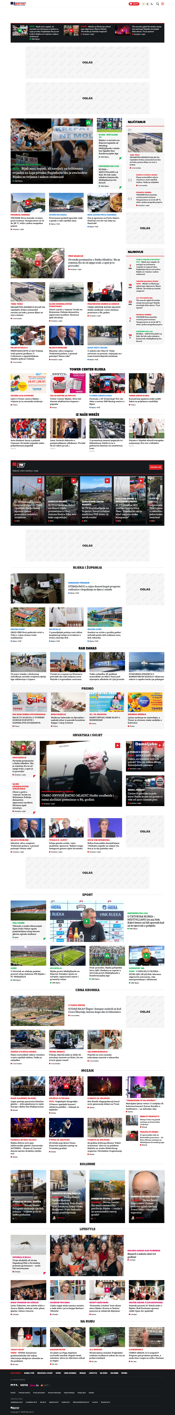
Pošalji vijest (82, 1392)
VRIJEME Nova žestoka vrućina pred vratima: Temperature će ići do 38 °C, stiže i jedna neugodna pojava (27, 222)
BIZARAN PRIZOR (57, 1349)
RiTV (18, 521)
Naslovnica (16, 1373)
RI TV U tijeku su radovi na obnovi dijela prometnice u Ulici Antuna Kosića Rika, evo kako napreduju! (62, 511)
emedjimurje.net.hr (17, 1402)
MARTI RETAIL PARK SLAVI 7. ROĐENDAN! (104, 719)
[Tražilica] (157, 3)
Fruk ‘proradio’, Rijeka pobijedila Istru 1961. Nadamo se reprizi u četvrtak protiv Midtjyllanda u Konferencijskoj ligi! (105, 971)
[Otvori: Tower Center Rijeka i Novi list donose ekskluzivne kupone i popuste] (68, 383)
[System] (148, 4)
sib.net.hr (43, 1402)
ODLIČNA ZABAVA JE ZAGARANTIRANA (146, 1302)
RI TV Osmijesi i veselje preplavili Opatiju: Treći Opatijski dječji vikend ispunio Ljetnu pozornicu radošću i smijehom (28, 509)
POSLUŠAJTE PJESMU (149, 1131)
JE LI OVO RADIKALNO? (144, 298)
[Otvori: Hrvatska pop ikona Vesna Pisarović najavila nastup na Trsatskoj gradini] (66, 1127)
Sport (87, 895)
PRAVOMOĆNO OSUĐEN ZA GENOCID (103, 303)
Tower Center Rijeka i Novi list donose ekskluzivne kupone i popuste (65, 401)
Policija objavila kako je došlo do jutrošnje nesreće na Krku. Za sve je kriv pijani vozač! (66, 1057)
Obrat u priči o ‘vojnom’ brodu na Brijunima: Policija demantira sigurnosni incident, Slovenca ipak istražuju (65, 313)
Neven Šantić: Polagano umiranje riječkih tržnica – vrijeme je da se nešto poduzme (28, 1210)
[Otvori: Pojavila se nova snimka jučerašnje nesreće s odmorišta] (105, 1039)
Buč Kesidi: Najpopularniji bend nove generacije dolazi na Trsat (103, 1103)
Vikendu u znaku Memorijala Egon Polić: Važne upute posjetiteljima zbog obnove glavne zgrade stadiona (27, 930)
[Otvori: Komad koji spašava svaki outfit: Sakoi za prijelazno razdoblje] (146, 383)
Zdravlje (17, 1271)
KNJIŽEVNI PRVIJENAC (60, 1302)
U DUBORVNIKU (136, 1349)
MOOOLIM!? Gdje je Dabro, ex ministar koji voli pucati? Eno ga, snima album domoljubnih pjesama (144, 760)
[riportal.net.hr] (15, 1408)
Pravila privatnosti (39, 1392)
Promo (15, 405)
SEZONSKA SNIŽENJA (137, 714)
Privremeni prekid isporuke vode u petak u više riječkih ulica (66, 219)
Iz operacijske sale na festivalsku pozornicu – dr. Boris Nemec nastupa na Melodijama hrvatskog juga (152, 1138)
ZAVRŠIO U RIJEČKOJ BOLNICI (147, 175)
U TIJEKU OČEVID (76, 1005)
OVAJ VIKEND (18, 922)
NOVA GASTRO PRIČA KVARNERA (102, 214)
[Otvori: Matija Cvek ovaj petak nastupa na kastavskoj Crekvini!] (132, 1120)
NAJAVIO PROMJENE (58, 347)
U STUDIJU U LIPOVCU (138, 752)
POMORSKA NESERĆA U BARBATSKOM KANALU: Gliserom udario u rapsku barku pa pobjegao (146, 677)
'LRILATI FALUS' (17, 1349)
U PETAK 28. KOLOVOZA (59, 1139)
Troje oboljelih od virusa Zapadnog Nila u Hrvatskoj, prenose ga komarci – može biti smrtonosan (26, 1264)
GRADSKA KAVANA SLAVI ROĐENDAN (143, 1250)
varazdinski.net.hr (31, 1402)
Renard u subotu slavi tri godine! (141, 1255)
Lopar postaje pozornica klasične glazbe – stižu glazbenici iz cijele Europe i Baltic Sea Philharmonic (27, 1104)
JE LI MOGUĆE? (95, 1349)
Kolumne (87, 1164)
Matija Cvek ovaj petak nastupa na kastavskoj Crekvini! (150, 1122)
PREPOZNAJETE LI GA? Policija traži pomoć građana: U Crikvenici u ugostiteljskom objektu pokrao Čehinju (27, 354)
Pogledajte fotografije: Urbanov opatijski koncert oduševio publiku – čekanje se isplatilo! (64, 1105)
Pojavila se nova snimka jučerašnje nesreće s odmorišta (103, 1056)
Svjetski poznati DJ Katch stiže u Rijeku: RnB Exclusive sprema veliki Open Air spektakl (145, 1308)
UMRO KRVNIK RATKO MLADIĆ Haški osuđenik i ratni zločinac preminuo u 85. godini (104, 310)
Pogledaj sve (155, 467)
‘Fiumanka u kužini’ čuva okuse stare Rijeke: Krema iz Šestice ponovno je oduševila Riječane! (105, 1308)
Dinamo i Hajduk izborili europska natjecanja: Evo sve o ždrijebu (146, 441)
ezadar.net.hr (66, 1402)
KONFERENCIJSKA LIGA (109, 166)
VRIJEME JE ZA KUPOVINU (22, 395)
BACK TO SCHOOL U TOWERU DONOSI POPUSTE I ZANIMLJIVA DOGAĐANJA (29, 720)
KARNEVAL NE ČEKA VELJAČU (23, 1139)
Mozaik (87, 1070)
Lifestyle (87, 1229)
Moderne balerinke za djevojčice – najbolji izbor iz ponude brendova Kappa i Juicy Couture (68, 720)
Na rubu (87, 1321)
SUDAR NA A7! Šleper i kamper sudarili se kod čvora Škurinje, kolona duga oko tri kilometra (94, 1010)
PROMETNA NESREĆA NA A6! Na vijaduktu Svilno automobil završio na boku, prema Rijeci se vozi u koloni (145, 161)
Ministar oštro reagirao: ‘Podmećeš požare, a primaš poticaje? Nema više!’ (63, 353)
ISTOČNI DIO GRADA (58, 214)
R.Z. (16, 1218)
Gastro (93, 1314)
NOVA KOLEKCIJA (58, 714)
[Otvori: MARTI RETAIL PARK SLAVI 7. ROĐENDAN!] (106, 702)
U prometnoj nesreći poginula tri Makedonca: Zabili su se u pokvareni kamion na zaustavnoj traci (106, 444)
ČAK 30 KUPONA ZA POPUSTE (63, 395)
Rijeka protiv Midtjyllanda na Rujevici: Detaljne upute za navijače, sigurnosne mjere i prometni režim (65, 975)
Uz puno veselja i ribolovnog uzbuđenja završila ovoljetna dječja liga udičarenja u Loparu (28, 677)
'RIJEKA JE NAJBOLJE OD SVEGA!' (27, 164)
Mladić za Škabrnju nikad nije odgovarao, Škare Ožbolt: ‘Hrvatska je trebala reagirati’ (96, 29)
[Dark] (152, 4)
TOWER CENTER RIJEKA (139, 395)
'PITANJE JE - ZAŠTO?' (58, 840)
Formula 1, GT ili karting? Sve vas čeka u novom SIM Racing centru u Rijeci (106, 401)
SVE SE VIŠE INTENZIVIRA (99, 840)
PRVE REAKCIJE (75, 256)
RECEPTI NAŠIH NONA (98, 1302)
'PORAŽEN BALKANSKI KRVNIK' (147, 281)
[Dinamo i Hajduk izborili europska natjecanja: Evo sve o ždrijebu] (146, 428)
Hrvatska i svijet (88, 34)
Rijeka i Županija (87, 567)
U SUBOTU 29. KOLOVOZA (99, 1098)
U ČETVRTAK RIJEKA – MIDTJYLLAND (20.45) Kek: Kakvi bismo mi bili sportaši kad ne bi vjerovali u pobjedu (145, 921)
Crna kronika (136, 168)
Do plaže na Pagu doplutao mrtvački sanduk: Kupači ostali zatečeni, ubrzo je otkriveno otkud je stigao (67, 1356)
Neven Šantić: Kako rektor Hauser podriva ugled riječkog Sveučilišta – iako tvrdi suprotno (145, 1206)
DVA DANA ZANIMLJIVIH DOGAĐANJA (29, 714)
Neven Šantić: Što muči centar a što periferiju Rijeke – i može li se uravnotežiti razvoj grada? (106, 1208)
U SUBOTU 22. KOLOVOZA (99, 1139)
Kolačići (13, 1392)
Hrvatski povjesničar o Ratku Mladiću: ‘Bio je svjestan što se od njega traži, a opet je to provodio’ (94, 262)
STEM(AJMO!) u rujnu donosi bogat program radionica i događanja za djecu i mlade (94, 588)
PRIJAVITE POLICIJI (19, 347)
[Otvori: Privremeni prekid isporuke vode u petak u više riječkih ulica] (66, 202)
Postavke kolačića (24, 1392)
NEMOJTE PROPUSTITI (149, 1116)
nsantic (61, 1217)
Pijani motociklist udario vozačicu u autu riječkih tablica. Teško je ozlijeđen (147, 179)
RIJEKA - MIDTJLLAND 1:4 (108, 136)
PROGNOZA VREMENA (20, 214)
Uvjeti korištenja (69, 1392)
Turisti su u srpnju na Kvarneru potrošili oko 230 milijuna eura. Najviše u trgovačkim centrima (66, 677)
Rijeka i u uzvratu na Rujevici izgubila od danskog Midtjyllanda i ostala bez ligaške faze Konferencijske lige (109, 147)
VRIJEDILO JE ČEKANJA (59, 1098)
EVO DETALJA (55, 629)
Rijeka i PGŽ (55, 224)
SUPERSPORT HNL (136, 968)
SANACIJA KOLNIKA (57, 501)
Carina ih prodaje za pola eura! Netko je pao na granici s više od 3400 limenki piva (145, 796)
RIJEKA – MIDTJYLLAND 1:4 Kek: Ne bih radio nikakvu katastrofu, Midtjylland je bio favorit (109, 176)
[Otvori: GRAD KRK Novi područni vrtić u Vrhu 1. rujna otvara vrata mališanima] (28, 617)
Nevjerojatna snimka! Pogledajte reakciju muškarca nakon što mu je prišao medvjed (107, 1355)
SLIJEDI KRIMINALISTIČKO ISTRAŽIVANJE (60, 305)
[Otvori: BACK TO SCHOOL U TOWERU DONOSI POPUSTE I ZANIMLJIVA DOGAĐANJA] (30, 702)
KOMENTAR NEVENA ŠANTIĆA (27, 1201)
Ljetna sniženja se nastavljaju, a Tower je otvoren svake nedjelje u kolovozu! (145, 720)
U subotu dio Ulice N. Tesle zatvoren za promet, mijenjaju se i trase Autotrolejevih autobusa (105, 353)
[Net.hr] (14, 1385)
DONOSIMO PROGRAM (79, 582)
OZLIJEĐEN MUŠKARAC (98, 1051)
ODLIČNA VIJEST (18, 629)
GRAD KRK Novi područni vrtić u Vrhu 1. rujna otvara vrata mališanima (27, 635)
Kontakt (91, 1392)
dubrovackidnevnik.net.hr (81, 1402)
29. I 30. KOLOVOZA (98, 714)
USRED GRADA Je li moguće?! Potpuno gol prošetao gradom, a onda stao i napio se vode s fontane (146, 1355)
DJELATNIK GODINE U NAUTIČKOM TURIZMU (126, 500)
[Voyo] (24, 1385)
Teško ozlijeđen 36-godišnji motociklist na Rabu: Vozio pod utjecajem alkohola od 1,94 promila (106, 677)
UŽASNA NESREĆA (57, 1051)
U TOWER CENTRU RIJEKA (100, 395)
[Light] (143, 4)
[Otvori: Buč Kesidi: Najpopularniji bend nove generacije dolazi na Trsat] (105, 1086)
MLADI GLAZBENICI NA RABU (23, 1098)
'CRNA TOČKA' (135, 155)
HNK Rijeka (36, 39)
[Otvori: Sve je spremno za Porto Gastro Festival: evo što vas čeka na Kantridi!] (105, 202)
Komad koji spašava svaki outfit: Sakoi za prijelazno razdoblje (145, 400)
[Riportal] (18, 4)
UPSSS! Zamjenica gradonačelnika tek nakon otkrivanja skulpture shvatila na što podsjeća (27, 1356)
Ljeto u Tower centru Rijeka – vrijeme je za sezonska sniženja (27, 400)
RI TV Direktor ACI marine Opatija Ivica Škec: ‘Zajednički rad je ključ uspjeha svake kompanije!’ (129, 511)
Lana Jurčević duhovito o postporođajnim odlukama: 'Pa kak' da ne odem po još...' (68, 443)
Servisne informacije (54, 1392)
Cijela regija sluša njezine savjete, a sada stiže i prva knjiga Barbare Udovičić (67, 1308)
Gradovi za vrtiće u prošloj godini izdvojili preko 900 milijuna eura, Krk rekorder (104, 635)
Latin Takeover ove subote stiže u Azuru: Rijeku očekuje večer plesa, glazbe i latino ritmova (28, 1308)
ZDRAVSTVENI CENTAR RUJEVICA (93, 503)
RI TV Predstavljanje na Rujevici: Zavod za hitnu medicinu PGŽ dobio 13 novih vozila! (96, 512)
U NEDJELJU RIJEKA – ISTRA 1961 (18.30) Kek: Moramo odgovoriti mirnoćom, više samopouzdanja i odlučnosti (145, 975)
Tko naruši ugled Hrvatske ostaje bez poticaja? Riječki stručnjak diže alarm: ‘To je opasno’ (146, 29)
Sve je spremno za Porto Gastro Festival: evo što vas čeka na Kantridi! (103, 221)
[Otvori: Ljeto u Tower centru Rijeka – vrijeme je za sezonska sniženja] (28, 383)
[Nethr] (46, 1385)
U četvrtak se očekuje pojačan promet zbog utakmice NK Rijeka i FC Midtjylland (28, 974)
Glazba (53, 1113)
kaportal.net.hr (54, 1402)
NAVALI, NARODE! (136, 790)
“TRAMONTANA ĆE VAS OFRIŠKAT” (141, 1100)
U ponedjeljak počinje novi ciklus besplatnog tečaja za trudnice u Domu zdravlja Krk (65, 635)
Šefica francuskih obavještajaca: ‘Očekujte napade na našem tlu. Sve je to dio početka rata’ (104, 846)
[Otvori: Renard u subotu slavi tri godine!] (87, 1255)
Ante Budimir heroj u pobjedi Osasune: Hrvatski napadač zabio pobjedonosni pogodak (27, 443)
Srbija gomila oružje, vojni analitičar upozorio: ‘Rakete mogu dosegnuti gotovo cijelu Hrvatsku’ (66, 846)
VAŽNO (14, 968)
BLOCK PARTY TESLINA (97, 347)
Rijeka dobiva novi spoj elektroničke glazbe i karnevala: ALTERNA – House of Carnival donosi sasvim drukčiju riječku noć (27, 1148)
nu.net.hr (95, 1402)
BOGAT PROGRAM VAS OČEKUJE (25, 1302)
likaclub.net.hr (105, 1402)
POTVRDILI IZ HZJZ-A (22, 1257)
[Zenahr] (34, 1385)
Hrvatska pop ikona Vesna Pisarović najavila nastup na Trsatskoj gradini (63, 1145)
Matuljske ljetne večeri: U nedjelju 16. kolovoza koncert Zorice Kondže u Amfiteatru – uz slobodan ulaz (145, 1106)
